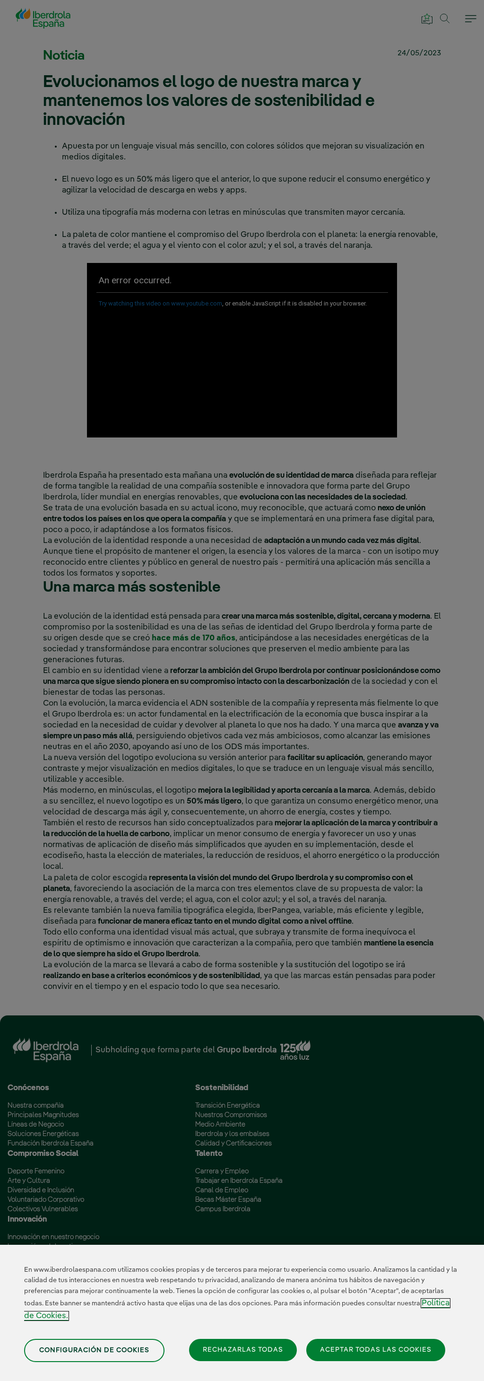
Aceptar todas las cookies (376, 1349)
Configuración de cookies (94, 1350)
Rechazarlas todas (243, 1349)
